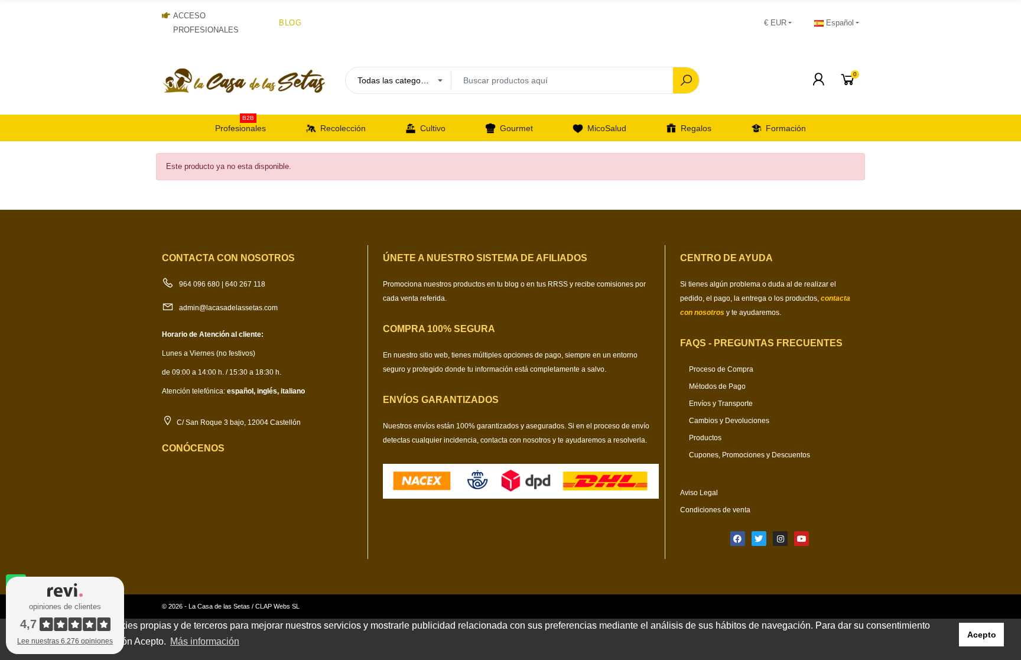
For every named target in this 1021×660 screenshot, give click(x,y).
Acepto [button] (981, 634)
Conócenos (193, 448)
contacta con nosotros (516, 440)
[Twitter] (759, 538)
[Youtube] (801, 538)
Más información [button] (204, 641)
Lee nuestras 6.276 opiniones (65, 641)
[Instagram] (780, 538)
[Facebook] (737, 538)
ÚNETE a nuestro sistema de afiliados (485, 258)
